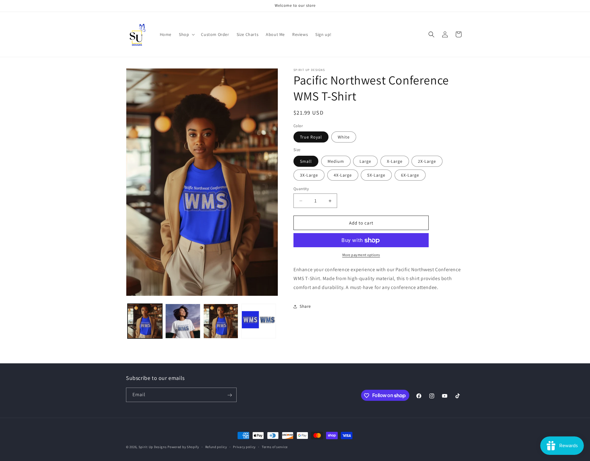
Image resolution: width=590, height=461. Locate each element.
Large (365, 161)
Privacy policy (244, 446)
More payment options (361, 255)
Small (306, 161)
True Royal (311, 137)
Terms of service (275, 446)
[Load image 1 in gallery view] (145, 321)
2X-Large (427, 161)
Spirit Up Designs (153, 447)
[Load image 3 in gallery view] (220, 321)
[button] (186, 34)
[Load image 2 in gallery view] (182, 321)
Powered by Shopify (183, 447)
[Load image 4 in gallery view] (258, 321)
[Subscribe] (229, 395)
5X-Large (376, 175)
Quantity (301, 188)
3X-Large (309, 175)
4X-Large (343, 175)
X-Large (395, 161)
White (344, 137)
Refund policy (216, 446)
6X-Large (410, 175)
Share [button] (305, 306)
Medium (336, 161)
